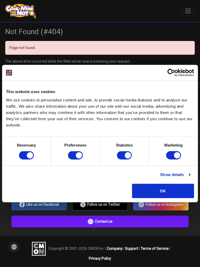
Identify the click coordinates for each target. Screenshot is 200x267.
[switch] (75, 155)
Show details (172, 174)
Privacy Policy (100, 258)
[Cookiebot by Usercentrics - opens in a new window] (171, 73)
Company (115, 248)
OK (163, 191)
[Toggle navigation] (188, 11)
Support (132, 248)
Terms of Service (155, 248)
